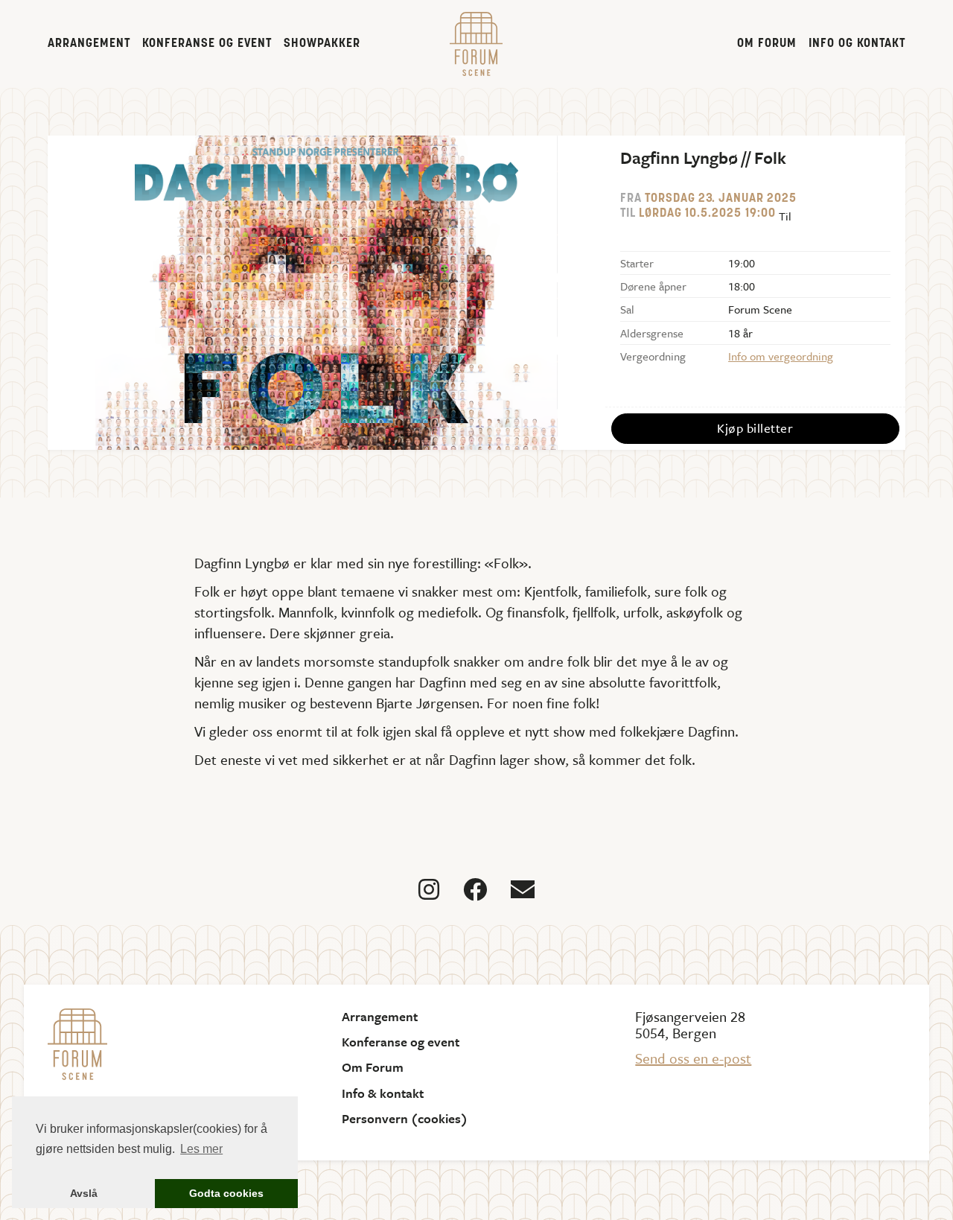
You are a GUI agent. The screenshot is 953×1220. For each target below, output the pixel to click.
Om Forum (767, 44)
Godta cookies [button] (226, 1193)
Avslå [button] (84, 1193)
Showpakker (322, 44)
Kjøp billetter (755, 428)
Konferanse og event (207, 44)
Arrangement (89, 44)
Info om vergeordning (780, 356)
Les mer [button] (201, 1149)
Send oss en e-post (693, 1058)
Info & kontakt (383, 1093)
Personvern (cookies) (405, 1119)
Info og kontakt (857, 44)
